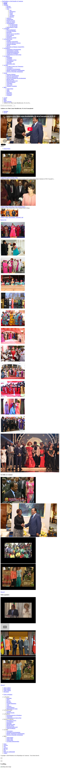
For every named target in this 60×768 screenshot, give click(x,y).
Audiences (8, 18)
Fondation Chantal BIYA (12, 41)
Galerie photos (9, 88)
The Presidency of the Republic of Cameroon (12, 1)
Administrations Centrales (12, 50)
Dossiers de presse (10, 20)
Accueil (5, 97)
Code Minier (9, 83)
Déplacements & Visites (11, 708)
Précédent (6, 111)
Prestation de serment (11, 37)
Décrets (11, 12)
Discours (8, 6)
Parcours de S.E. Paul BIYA (13, 33)
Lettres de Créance (10, 22)
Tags (5, 746)
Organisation (9, 716)
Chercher (6, 745)
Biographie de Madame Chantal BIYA (15, 46)
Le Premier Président (11, 31)
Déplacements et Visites (11, 27)
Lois (10, 10)
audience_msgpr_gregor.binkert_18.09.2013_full (12, 217)
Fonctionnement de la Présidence (14, 715)
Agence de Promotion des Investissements (16, 78)
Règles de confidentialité (9, 751)
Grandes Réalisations (11, 703)
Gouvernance (9, 67)
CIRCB (8, 45)
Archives (6, 747)
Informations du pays (11, 720)
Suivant (5, 112)
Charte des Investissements (12, 75)
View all (2, 592)
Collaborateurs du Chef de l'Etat (13, 54)
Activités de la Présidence (12, 53)
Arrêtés (11, 14)
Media (5, 99)
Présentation (9, 57)
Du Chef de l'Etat (13, 24)
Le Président (6, 28)
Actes (7, 9)
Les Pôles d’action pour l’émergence (14, 66)
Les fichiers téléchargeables (12, 741)
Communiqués (9, 19)
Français (5, 2)
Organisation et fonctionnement (13, 49)
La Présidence (7, 48)
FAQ (5, 750)
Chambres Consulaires (11, 86)
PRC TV (6, 749)
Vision (7, 699)
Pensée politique (10, 35)
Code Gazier (9, 84)
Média (5, 87)
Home (5, 744)
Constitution (9, 58)
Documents (9, 92)
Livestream (9, 95)
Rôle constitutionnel (11, 29)
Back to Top (3, 219)
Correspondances (10, 23)
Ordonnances (12, 11)
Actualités (6, 5)
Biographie (9, 32)
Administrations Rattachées (12, 52)
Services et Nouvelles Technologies (14, 71)
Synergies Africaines (11, 44)
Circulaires (11, 15)
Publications (9, 94)
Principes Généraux (11, 74)
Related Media (7, 148)
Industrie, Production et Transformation (15, 70)
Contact (5, 753)
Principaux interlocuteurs (12, 77)
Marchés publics (10, 79)
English (5, 3)
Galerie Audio (9, 740)
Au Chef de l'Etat (13, 26)
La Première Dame (8, 39)
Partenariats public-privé (12, 80)
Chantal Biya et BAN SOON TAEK (9, 177)
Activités (8, 40)
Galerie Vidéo (9, 738)
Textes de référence (10, 82)
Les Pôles (6, 65)
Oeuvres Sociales (10, 712)
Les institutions (9, 61)
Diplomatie (9, 62)
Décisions (11, 16)
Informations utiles (10, 63)
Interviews (8, 7)
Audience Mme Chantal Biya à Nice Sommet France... (13, 206)
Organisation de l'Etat (11, 60)
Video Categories (7, 101)
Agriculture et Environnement (13, 69)
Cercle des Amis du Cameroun (13, 43)
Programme (9, 36)
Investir (5, 73)
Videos (5, 100)
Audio (7, 90)
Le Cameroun (7, 56)
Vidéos (8, 91)
